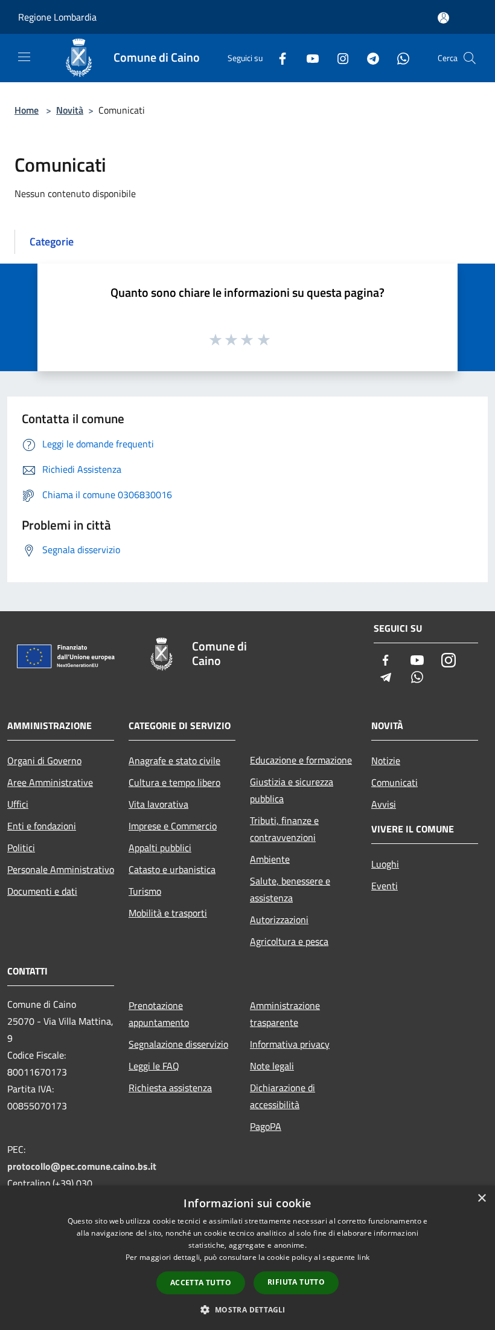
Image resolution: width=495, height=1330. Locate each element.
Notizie (385, 760)
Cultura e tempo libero (174, 782)
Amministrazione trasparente (285, 1014)
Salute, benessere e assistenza (290, 889)
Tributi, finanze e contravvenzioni (284, 829)
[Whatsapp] (398, 58)
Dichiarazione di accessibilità (282, 1096)
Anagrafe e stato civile (174, 760)
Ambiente (270, 859)
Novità (69, 110)
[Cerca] (469, 58)
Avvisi (383, 804)
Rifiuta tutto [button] (296, 1282)
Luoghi (385, 864)
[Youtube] (308, 58)
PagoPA (265, 1126)
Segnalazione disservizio (178, 1044)
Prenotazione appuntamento (159, 1014)
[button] (247, 1309)
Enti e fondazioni (41, 826)
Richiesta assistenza (170, 1087)
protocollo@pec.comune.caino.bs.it (81, 1166)
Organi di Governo (44, 760)
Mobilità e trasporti (168, 913)
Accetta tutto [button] (200, 1282)
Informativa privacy (290, 1044)
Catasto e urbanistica (172, 869)
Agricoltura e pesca (289, 941)
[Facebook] (278, 58)
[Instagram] (338, 58)
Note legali (272, 1066)
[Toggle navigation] (24, 57)
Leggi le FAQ (154, 1066)
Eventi (384, 885)
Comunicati (394, 782)
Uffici (17, 804)
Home (26, 110)
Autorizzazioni (279, 919)
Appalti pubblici (160, 847)
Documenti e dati (42, 891)
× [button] (481, 1198)
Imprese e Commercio (173, 826)
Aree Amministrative (50, 782)
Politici (21, 847)
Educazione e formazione (301, 760)
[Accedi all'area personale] (443, 17)
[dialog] (247, 1258)
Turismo (145, 891)
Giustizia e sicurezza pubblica (291, 790)
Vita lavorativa (158, 804)
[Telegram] (368, 58)
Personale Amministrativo (60, 869)
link (363, 1257)
